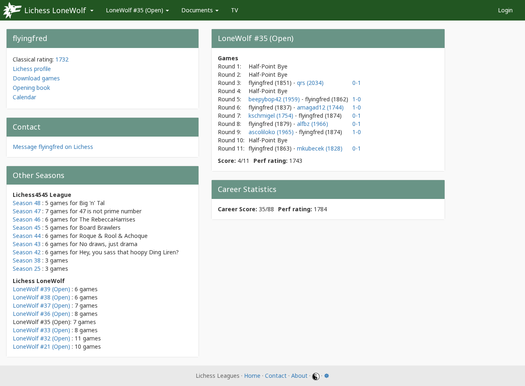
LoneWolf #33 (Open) (41, 330)
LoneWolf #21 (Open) (41, 346)
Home (252, 375)
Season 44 (27, 236)
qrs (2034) (310, 83)
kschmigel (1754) (272, 115)
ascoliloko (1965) (272, 132)
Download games (36, 78)
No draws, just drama (108, 244)
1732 (61, 59)
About (299, 375)
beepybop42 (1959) (275, 99)
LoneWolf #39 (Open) (41, 289)
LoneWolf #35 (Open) (135, 10)
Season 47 (27, 211)
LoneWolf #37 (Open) (41, 305)
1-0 (356, 99)
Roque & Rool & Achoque (113, 236)
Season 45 (27, 227)
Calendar (24, 97)
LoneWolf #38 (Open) (41, 297)
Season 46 (27, 219)
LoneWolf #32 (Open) (41, 338)
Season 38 (27, 260)
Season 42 (27, 252)
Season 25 (27, 268)
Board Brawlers (100, 227)
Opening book (31, 87)
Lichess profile (32, 69)
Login (505, 10)
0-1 (356, 83)
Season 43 (27, 244)
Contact (276, 375)
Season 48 (27, 203)
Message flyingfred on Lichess (53, 147)
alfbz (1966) (312, 124)
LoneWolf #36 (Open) (41, 313)
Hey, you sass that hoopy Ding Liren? (129, 252)
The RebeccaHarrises (107, 219)
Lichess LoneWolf (55, 10)
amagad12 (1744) (320, 107)
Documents (198, 10)
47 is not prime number (110, 211)
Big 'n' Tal (92, 203)
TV (234, 10)
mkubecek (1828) (319, 148)
